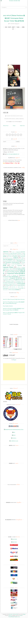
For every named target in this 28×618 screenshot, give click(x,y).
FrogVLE (15, 256)
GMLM (21, 115)
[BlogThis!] (5, 112)
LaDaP (12, 265)
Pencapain (6, 278)
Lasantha (20, 615)
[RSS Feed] (21, 135)
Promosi (14, 285)
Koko (9, 263)
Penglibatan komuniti (19, 279)
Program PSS (8, 285)
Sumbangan (5, 288)
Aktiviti (18, 115)
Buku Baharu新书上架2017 (15, 253)
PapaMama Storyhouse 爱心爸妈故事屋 (14, 276)
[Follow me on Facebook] (7, 135)
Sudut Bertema (20, 286)
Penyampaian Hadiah (10, 281)
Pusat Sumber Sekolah (8, 306)
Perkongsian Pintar (19, 281)
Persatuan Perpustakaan (8, 282)
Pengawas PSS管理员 (16, 278)
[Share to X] (6, 112)
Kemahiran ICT (21, 261)
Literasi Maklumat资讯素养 (14, 269)
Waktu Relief (5, 289)
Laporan (17, 118)
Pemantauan (23, 276)
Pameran (14, 275)
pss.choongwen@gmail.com (13, 154)
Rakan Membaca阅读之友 (17, 121)
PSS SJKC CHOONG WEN (13, 614)
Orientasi (8, 275)
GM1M (11, 258)
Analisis (13, 251)
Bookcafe (7, 253)
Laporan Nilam (8, 267)
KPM (23, 263)
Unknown (12, 23)
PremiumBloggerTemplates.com (14, 616)
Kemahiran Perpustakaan (9, 118)
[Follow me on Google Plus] (12, 135)
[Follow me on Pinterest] (15, 135)
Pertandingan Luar (19, 282)
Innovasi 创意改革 (8, 259)
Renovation (13, 286)
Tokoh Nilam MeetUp (13, 288)
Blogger (14, 359)
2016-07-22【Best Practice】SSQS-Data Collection (14, 299)
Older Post (22, 125)
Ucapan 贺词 (21, 288)
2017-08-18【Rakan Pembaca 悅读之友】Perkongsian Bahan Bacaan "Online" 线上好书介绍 (14, 18)
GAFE (7, 258)
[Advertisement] (14, 371)
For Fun (9, 256)
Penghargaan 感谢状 (7, 279)
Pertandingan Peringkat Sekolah (9, 284)
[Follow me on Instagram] (18, 135)
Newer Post (5, 125)
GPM (22, 258)
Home (14, 125)
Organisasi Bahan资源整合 (16, 273)
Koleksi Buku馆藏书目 (16, 263)
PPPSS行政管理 (21, 284)
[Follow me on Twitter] (10, 135)
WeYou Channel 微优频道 (14, 289)
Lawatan (18, 267)
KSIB (4, 265)
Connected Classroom (11, 254)
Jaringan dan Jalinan (19, 259)
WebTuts (10, 615)
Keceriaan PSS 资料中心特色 (9, 261)
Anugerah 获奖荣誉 (20, 252)
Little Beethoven (11, 270)
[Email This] (3, 112)
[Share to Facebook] (7, 112)
